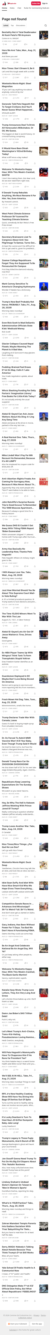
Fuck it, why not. (9, 1019)
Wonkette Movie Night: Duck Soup (16, 863)
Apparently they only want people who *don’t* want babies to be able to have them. (18, 488)
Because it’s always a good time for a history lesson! (17, 512)
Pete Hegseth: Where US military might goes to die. (18, 559)
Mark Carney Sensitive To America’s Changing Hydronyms (18, 285)
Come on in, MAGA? (10, 38)
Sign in (45, 3)
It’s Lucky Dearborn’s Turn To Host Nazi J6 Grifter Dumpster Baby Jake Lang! (17, 1120)
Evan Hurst (16, 41)
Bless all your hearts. (10, 1256)
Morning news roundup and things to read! (17, 1210)
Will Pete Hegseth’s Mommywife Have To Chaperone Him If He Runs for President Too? (18, 1055)
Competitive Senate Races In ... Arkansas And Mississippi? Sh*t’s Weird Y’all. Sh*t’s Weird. (18, 906)
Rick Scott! (6, 332)
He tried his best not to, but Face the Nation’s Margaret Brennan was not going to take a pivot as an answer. (17, 748)
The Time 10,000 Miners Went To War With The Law (19, 615)
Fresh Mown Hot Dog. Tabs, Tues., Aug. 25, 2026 (19, 701)
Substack (13, 1330)
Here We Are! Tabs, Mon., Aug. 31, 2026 (19, 51)
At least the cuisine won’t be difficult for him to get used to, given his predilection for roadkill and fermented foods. (19, 247)
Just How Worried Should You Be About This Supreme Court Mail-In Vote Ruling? (18, 593)
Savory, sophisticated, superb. (14, 978)
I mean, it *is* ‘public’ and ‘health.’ (16, 1274)
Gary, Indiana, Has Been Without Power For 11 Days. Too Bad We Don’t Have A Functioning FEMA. (18, 927)
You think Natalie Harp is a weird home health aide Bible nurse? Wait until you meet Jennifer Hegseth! (18, 1062)
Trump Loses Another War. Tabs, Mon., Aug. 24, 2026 (18, 827)
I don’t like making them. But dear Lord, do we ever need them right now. (18, 179)
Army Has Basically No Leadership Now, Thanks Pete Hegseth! (17, 552)
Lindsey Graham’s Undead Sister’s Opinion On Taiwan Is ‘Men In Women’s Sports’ (17, 1185)
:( (2, 1295)
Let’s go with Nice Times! (12, 850)
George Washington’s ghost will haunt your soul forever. (18, 1145)
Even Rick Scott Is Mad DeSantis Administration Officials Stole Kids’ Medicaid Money (18, 326)
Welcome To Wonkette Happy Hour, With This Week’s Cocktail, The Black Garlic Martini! (18, 972)
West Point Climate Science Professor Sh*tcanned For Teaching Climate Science (16, 216)
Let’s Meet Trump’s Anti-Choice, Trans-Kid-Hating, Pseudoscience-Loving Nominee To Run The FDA (18, 1034)
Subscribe (36, 3)
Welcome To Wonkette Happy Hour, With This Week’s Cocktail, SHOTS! (18, 172)
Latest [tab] (5, 25)
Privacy (36, 1315)
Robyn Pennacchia (16, 160)
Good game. (7, 640)
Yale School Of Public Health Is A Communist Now (18, 1269)
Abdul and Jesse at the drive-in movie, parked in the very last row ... (17, 424)
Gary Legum (13, 116)
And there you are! (9, 56)
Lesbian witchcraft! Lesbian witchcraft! (18, 891)
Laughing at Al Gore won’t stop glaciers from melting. (18, 353)
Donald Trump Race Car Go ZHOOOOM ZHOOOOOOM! (15, 762)
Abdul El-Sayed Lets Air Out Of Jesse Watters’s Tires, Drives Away (17, 634)
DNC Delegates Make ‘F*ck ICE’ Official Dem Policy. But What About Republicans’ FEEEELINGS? (19, 1289)
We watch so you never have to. (15, 791)
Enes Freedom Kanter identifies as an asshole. (17, 662)
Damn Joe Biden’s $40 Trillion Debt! (17, 1014)
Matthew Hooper (15, 183)
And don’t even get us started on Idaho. (18, 912)
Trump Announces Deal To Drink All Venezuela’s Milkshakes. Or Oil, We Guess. (18, 128)
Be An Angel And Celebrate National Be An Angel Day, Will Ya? (17, 948)
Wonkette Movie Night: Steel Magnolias (16, 85)
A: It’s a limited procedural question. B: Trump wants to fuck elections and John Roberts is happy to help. (18, 600)
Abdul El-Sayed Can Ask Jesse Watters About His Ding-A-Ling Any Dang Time (18, 417)
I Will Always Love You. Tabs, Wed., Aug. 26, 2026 (16, 573)
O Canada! (6, 832)
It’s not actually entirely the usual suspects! (15, 400)
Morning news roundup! (12, 311)
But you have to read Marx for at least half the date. (18, 1233)
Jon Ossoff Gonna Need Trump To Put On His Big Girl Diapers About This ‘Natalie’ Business (19, 1161)
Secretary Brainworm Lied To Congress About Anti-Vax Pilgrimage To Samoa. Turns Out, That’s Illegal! (18, 240)
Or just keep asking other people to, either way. (17, 955)
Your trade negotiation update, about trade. (17, 377)
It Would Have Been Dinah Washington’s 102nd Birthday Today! (17, 151)
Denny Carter (14, 275)
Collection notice (25, 1318)
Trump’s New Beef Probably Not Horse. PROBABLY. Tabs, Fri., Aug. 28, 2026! (19, 305)
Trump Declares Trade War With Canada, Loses (18, 719)
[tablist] (14, 25)
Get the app (37, 1324)
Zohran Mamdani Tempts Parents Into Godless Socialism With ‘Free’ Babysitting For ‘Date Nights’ (19, 1226)
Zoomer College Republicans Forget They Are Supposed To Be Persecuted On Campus (18, 263)
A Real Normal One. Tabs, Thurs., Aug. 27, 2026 (18, 438)
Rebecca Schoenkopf (17, 314)
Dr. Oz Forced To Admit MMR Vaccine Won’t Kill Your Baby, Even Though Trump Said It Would (19, 741)
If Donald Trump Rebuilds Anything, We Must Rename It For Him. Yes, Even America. (19, 195)
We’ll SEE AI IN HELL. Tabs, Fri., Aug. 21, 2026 (17, 1077)
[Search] (45, 25)
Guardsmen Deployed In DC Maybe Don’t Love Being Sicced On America (18, 679)
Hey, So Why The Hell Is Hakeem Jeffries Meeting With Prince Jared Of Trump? (18, 806)
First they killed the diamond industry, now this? (18, 270)
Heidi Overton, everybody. (13, 1040)
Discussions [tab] (20, 25)
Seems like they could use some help (17, 933)
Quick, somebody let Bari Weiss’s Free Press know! (18, 223)
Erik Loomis (13, 622)
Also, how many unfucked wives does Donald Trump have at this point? (17, 1168)
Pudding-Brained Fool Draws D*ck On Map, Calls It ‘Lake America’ (16, 370)
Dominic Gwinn (14, 773)
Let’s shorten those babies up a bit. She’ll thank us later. (19, 1000)
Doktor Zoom (14, 139)
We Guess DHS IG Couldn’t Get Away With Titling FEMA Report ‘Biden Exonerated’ (18, 528)
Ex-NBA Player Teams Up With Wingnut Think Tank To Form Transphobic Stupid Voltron (17, 655)
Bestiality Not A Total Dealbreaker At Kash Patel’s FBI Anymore (19, 33)
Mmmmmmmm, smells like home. (16, 705)
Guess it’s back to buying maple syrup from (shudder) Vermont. (18, 724)
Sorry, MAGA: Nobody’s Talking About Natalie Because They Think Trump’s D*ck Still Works (18, 1250)
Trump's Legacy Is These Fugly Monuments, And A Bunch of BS (18, 1139)
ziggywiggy (16, 74)
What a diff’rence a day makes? (15, 157)
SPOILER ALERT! (8, 113)
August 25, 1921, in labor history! (16, 619)
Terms (43, 1315)
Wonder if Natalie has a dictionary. (16, 290)
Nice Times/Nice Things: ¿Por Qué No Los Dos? (17, 845)
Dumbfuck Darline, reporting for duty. (18, 1191)
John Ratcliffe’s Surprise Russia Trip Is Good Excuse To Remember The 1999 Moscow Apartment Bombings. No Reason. (19, 505)
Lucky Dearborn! (9, 1126)
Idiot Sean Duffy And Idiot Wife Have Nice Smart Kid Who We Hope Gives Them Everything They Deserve (17, 886)
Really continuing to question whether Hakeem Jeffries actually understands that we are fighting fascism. (18, 813)
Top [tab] (12, 25)
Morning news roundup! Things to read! (18, 1082)
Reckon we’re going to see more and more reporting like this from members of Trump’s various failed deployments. (18, 686)
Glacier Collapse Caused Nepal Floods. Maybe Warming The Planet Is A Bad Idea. (17, 347)
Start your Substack (18, 1324)
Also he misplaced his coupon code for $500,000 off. (18, 465)
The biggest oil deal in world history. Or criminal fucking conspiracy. (18, 135)
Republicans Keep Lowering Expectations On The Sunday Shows (16, 785)
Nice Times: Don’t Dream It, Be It (18, 68)
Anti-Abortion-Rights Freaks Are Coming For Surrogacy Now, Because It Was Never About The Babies (18, 481)
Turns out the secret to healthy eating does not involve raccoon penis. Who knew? (17, 1104)
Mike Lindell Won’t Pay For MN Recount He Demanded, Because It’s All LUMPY (18, 458)
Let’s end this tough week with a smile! (18, 71)
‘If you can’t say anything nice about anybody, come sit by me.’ (17, 90)
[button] (4, 8)
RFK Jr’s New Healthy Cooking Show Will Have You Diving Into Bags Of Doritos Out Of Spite (17, 1097)
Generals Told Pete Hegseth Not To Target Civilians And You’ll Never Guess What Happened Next (18, 107)
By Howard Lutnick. (10, 201)
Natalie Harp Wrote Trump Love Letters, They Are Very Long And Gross (18, 993)
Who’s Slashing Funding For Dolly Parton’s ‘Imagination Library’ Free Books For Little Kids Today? (19, 393)
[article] (25, 38)
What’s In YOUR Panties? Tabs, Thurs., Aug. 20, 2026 (17, 1204)
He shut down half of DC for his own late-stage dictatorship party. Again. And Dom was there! (19, 768)
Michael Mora (14, 794)
